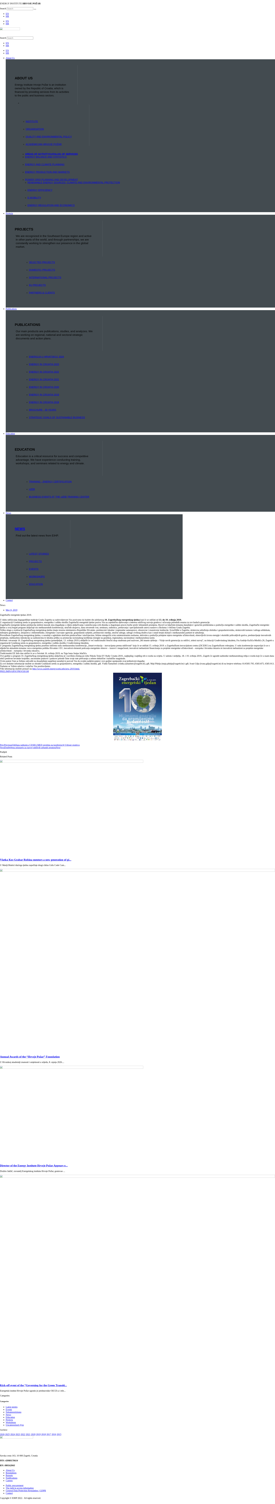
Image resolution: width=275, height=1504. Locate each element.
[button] (140, 58)
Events (9, 1409)
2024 (12, 1434)
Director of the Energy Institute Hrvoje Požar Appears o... (34, 1165)
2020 (33, 1434)
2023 (17, 1434)
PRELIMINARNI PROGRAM (14, 671)
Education (10, 1417)
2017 (48, 1434)
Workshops (11, 1422)
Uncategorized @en (15, 1425)
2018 (43, 1434)
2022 (23, 1434)
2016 (54, 1434)
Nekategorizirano (13, 1412)
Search (3, 8)
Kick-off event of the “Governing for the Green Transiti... (33, 1385)
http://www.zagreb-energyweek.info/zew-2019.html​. (56, 669)
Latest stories (11, 1407)
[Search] (35, 9)
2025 (7, 1434)
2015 (59, 1434)
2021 (28, 1434)
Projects (9, 1420)
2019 (38, 1434)
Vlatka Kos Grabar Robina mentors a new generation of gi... (35, 859)
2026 (2, 1434)
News (20, 529)
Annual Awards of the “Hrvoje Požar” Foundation (30, 1056)
